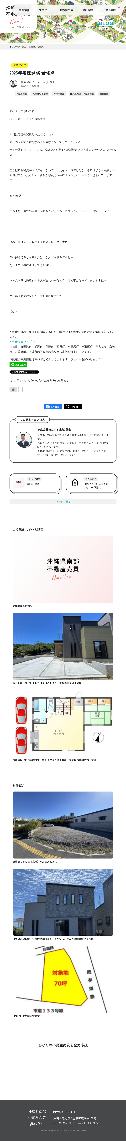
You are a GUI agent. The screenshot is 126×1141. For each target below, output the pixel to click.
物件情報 (24, 10)
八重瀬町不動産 (40, 93)
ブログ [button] (43, 10)
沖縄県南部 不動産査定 (82, 93)
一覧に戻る (64, 501)
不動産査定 (21, 93)
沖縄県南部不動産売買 (37, 1114)
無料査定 (104, 93)
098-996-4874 (66, 1123)
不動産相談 (110, 10)
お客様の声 (66, 10)
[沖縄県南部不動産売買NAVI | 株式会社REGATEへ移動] (11, 46)
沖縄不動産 (59, 93)
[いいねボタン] (13, 389)
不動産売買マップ (21, 341)
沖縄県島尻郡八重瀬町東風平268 (73, 1118)
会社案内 (88, 10)
